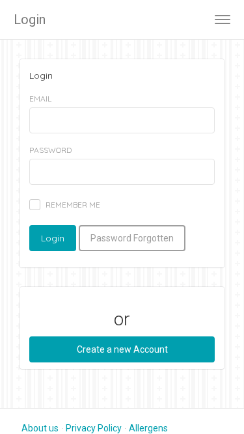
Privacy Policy (94, 428)
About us (40, 428)
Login (30, 19)
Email (40, 98)
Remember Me (73, 205)
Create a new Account (122, 349)
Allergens (148, 428)
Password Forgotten (132, 238)
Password (50, 150)
